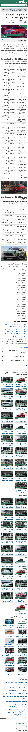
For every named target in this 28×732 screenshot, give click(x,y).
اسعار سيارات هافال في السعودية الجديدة (15, 330)
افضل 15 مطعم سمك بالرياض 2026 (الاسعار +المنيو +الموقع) (15, 697)
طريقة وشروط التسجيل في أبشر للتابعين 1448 (16, 693)
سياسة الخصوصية (23, 726)
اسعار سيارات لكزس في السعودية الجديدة (15, 335)
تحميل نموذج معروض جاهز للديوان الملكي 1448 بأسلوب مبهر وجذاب (15, 683)
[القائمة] (1, 1)
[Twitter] (23, 724)
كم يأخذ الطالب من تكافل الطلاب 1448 (18, 688)
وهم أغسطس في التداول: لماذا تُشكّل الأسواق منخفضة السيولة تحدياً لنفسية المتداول (15, 711)
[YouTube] (20, 724)
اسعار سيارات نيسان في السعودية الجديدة (15, 333)
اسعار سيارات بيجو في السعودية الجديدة (15, 328)
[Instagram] (17, 724)
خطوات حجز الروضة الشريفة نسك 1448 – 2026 (16, 704)
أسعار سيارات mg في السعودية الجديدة (16, 332)
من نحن (16, 726)
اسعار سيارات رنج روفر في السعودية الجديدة (15, 325)
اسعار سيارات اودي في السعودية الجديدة (15, 337)
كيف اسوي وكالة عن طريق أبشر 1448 (18, 690)
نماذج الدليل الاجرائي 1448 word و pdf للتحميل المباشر (16, 716)
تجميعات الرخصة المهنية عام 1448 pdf (18, 707)
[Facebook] (26, 724)
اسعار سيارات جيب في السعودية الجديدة (15, 326)
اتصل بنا (16, 728)
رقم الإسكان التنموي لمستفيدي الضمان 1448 (16, 701)
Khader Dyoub (11, 21)
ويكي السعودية (5, 52)
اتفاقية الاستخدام (23, 728)
